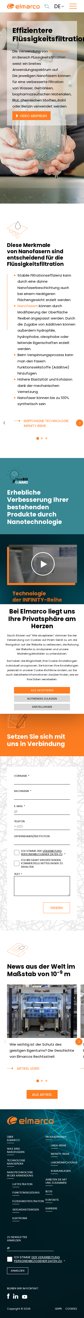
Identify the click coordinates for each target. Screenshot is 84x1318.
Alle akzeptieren (42, 690)
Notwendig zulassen (42, 699)
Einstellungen (42, 707)
